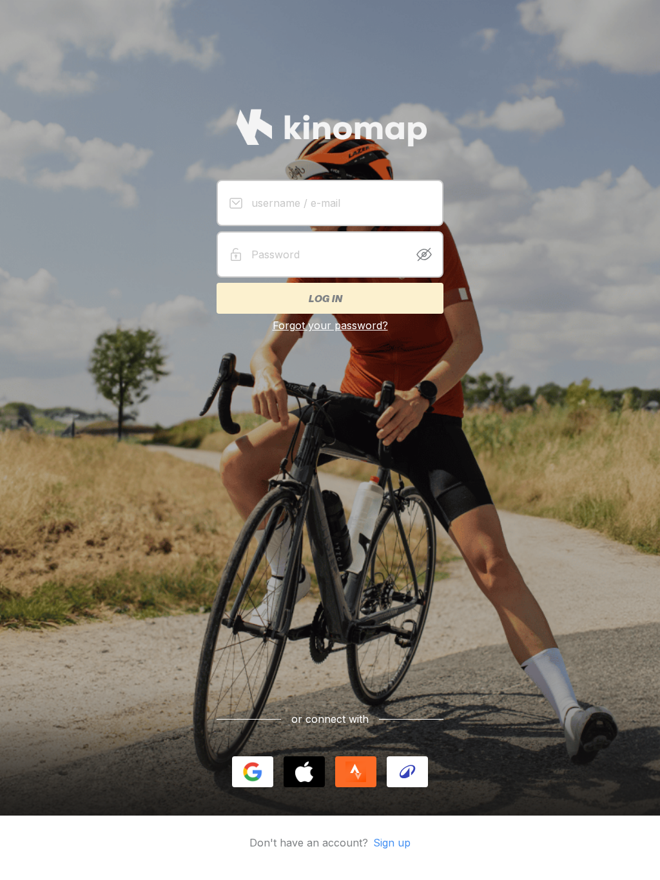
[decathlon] (407, 771)
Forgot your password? (330, 325)
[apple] (304, 771)
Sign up (392, 842)
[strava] (355, 771)
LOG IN (325, 298)
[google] (252, 771)
